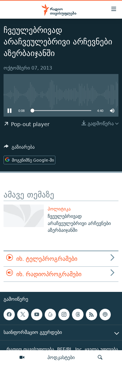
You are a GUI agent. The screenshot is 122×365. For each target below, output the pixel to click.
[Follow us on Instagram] (64, 314)
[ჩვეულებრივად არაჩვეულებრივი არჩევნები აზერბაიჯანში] (24, 216)
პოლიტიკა (59, 209)
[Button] (19, 148)
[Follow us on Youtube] (36, 314)
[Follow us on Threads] (77, 314)
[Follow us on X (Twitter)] (22, 314)
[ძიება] (100, 357)
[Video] (22, 357)
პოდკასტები (61, 357)
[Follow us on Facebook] (9, 314)
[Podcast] (105, 314)
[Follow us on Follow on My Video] (50, 314)
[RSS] (91, 314)
